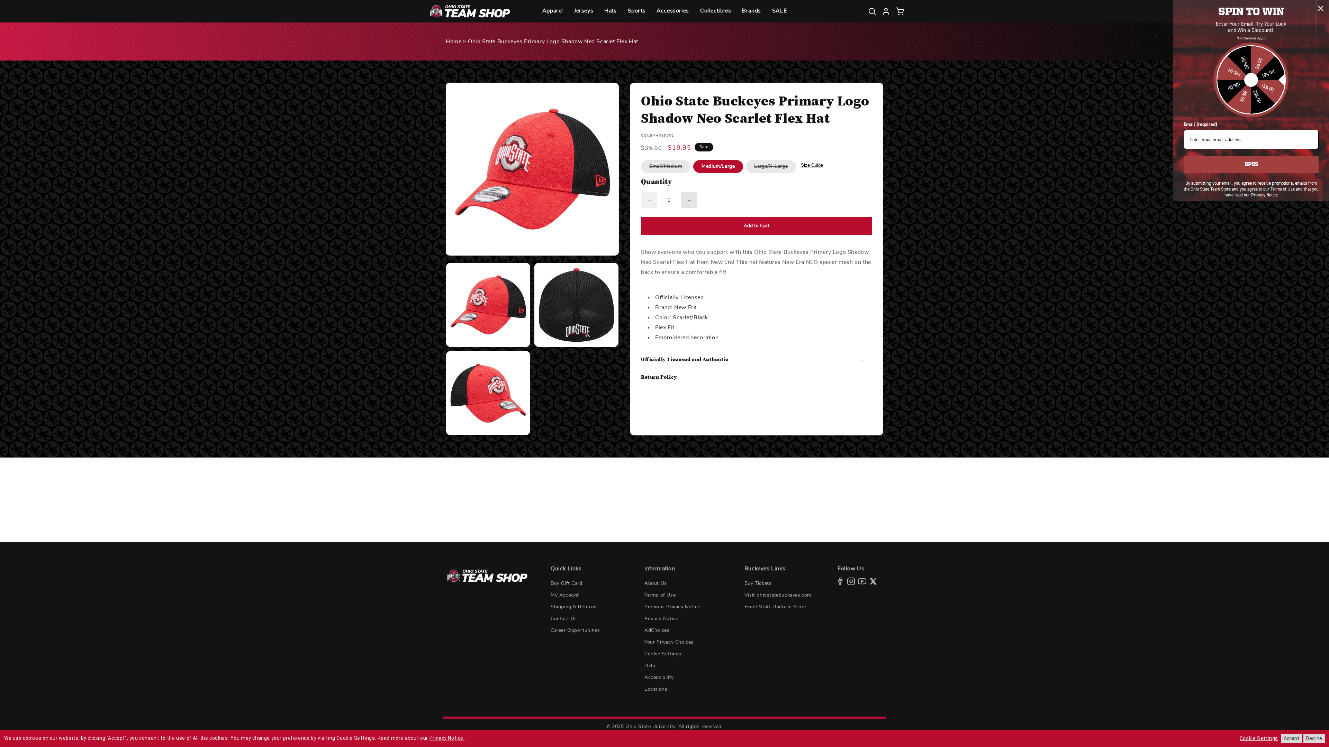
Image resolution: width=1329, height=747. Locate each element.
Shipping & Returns (574, 607)
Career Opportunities (575, 630)
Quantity (656, 182)
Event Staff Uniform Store (775, 607)
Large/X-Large (775, 168)
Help (649, 665)
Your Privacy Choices (669, 642)
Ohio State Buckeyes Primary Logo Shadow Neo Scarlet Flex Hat (553, 41)
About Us (655, 583)
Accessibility (659, 677)
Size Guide (812, 165)
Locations (655, 689)
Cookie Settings (662, 654)
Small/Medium (669, 168)
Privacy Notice (661, 618)
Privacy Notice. (447, 738)
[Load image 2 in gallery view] (576, 304)
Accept (1291, 738)
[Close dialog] (1320, 8)
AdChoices (656, 630)
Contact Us (564, 618)
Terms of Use (660, 595)
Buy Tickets (758, 583)
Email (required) (1200, 124)
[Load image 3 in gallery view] (488, 393)
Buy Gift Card (566, 583)
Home (453, 41)
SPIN (1251, 164)
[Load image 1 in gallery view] (488, 304)
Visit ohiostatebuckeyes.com (778, 595)
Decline (1314, 738)
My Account (565, 595)
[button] (553, 11)
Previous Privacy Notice (672, 607)
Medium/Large (718, 166)
